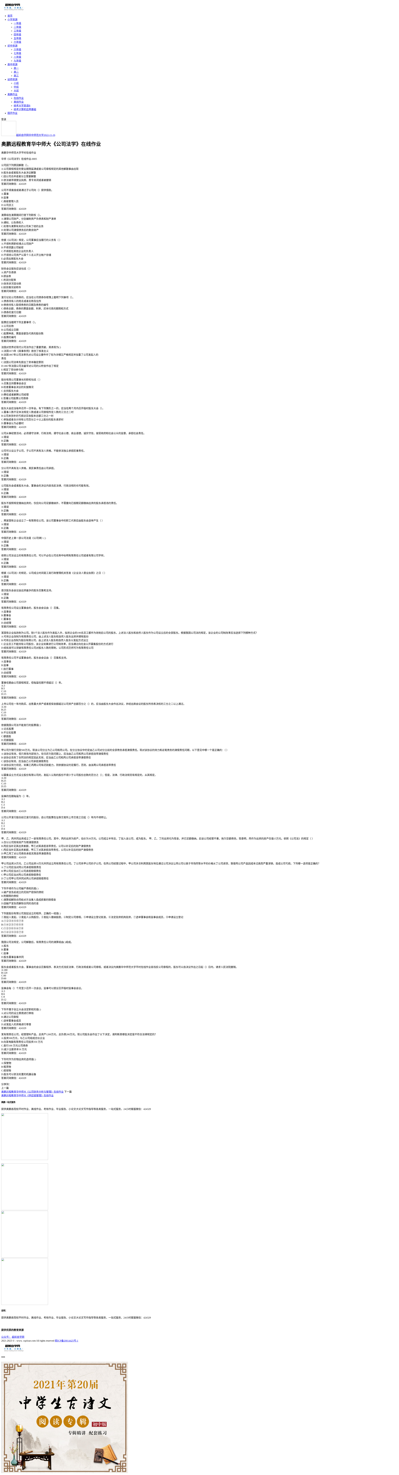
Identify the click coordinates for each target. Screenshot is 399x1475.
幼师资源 (12, 79)
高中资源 (12, 64)
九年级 (17, 60)
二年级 (17, 27)
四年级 (17, 34)
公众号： (6, 1337)
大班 (16, 90)
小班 (16, 83)
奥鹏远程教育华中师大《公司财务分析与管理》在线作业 (32, 1091)
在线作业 (19, 98)
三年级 (17, 30)
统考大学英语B (22, 105)
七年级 (17, 53)
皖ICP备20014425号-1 (66, 1340)
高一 (16, 68)
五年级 (17, 38)
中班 (16, 87)
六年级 (17, 42)
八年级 (17, 57)
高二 (16, 72)
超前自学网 (22, 135)
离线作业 (19, 102)
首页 (9, 15)
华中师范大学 (36, 135)
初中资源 (12, 45)
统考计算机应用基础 (25, 109)
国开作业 (12, 113)
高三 (16, 75)
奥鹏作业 (12, 94)
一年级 (17, 23)
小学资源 (12, 19)
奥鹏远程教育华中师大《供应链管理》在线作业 (27, 1095)
